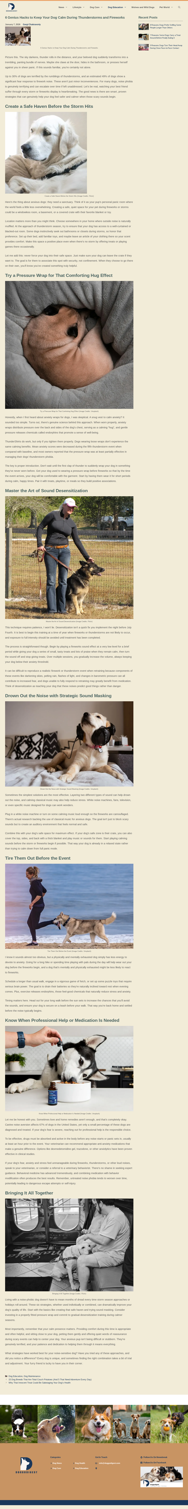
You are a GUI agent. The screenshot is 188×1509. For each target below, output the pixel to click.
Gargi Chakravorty (32, 24)
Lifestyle (77, 7)
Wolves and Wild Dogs (142, 7)
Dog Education (115, 7)
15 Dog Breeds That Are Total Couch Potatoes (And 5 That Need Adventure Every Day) (50, 1379)
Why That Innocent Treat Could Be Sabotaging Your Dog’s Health (39, 1383)
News (61, 7)
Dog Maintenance (32, 1376)
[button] (179, 7)
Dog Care (94, 7)
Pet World (164, 7)
